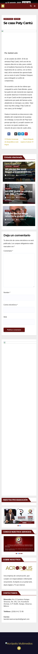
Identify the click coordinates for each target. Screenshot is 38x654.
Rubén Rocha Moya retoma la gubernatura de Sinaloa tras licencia (18, 216)
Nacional (17, 18)
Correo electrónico (11, 305)
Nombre (7, 292)
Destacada (8, 166)
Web (5, 317)
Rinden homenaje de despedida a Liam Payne (11, 141)
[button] (31, 6)
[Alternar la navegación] (34, 6)
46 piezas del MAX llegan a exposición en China (18, 172)
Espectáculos (8, 18)
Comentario (8, 251)
